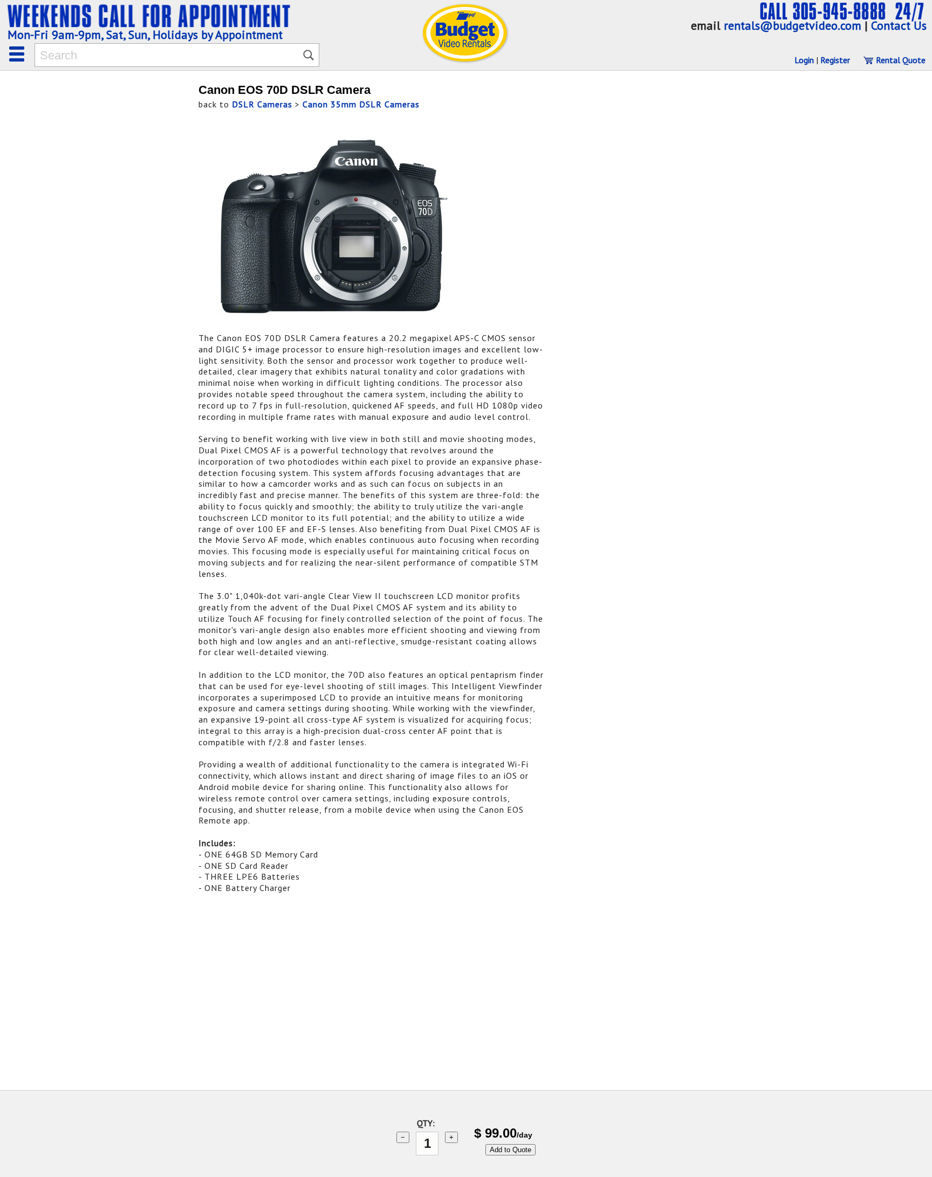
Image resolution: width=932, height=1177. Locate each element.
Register (835, 60)
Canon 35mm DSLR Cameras (361, 104)
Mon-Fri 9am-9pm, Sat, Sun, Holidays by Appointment (145, 34)
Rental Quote (900, 60)
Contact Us (899, 25)
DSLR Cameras (262, 104)
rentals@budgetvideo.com (792, 25)
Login (804, 60)
